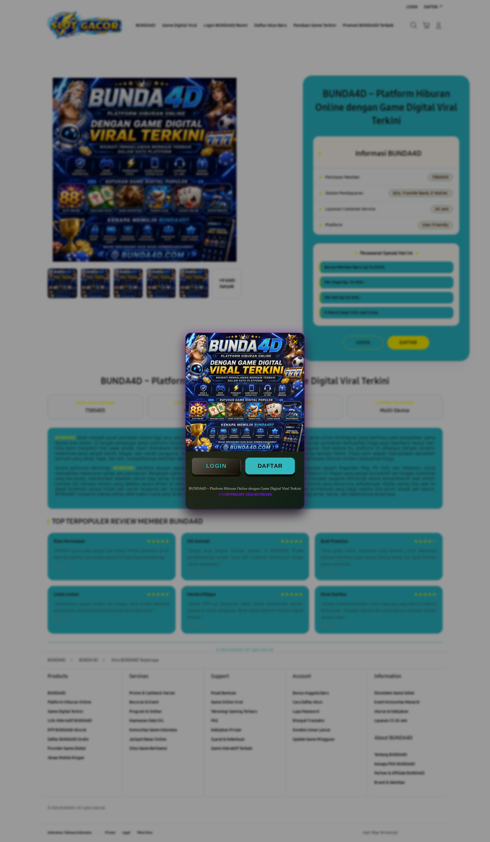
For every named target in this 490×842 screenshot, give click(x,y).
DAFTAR (270, 466)
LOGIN (216, 466)
